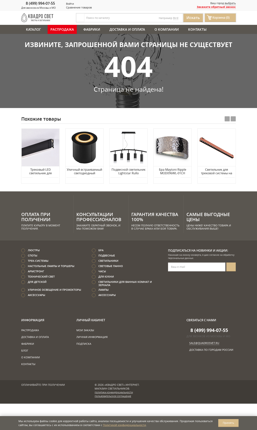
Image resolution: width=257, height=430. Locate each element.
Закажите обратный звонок (216, 7)
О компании (166, 29)
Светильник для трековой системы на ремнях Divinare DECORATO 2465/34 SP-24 (216, 171)
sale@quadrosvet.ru (204, 343)
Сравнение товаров (78, 7)
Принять (228, 423)
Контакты (197, 29)
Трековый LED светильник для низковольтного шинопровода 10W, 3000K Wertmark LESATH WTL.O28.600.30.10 (40, 171)
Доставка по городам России (211, 350)
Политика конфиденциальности (114, 392)
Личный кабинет (90, 320)
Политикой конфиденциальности (124, 425)
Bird (175, 18)
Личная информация (92, 337)
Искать (193, 17)
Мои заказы (85, 330)
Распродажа (62, 29)
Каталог (33, 29)
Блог (24, 350)
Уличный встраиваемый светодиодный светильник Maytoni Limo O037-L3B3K (84, 171)
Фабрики (91, 29)
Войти (69, 3)
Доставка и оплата (127, 29)
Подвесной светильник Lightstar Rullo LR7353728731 (128, 171)
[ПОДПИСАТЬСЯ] (231, 267)
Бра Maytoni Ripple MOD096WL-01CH (172, 171)
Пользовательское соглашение (113, 396)
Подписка (83, 344)
